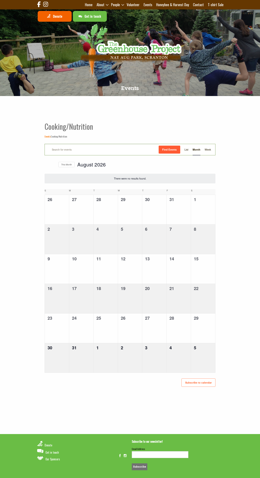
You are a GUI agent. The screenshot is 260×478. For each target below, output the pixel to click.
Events (148, 4)
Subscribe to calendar (198, 382)
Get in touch (92, 16)
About (100, 4)
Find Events (169, 149)
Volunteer (133, 4)
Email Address (138, 449)
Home (89, 4)
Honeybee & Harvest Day (172, 4)
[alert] (130, 178)
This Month (66, 164)
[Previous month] (47, 164)
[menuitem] (88, 4)
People (115, 4)
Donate (57, 16)
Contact (198, 4)
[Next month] (53, 164)
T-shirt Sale (216, 4)
